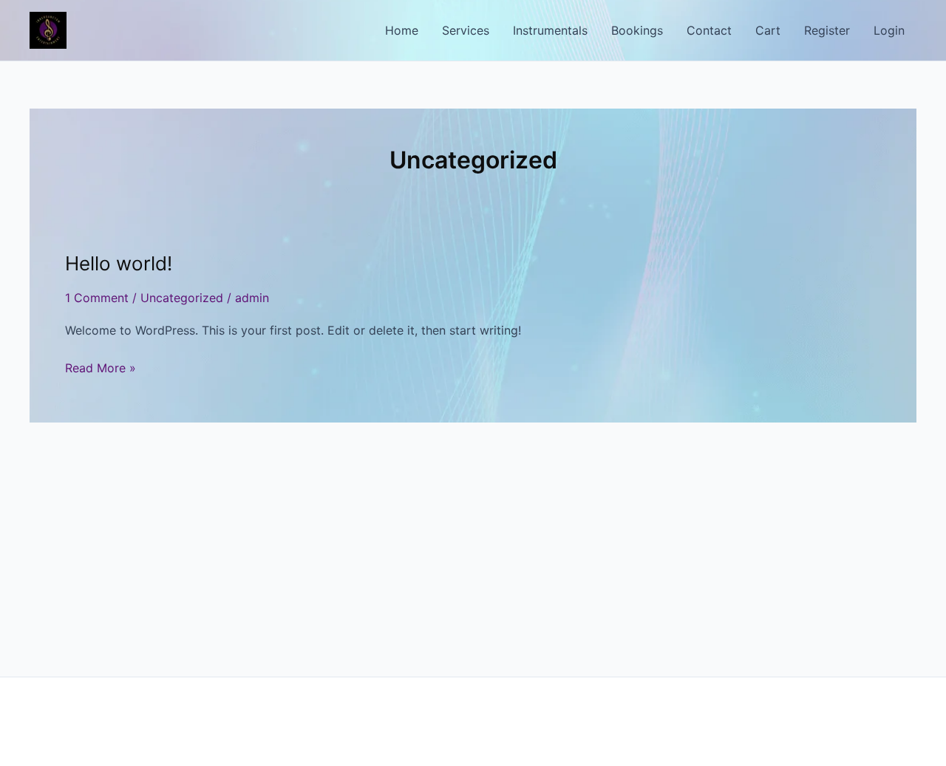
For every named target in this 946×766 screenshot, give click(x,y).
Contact (709, 30)
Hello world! (118, 263)
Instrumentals (550, 30)
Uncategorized (181, 297)
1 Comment (97, 297)
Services (465, 30)
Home (401, 30)
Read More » (100, 368)
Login (889, 30)
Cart (767, 30)
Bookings (637, 30)
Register (827, 30)
